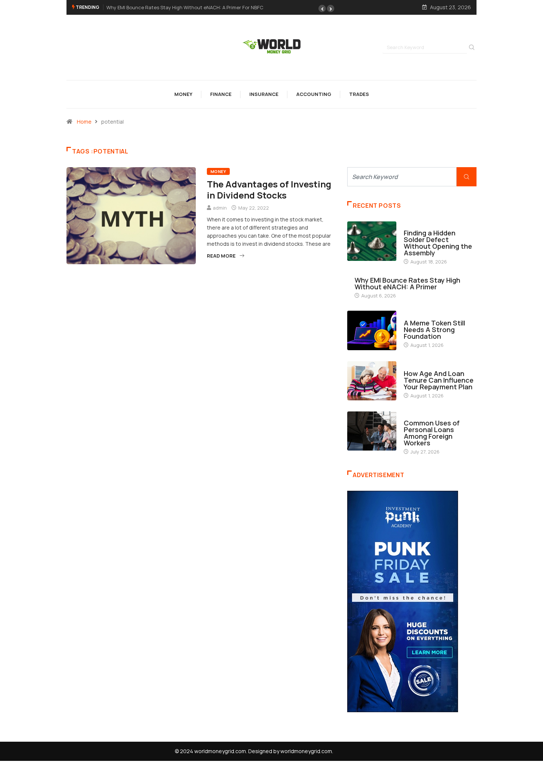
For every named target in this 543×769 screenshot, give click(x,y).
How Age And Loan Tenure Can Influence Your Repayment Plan (439, 380)
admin (220, 207)
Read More (221, 255)
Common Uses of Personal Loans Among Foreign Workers (432, 432)
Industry (415, 225)
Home (84, 121)
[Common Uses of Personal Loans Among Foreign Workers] (371, 431)
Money (183, 94)
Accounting (313, 94)
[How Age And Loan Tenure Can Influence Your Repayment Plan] (371, 380)
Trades (359, 94)
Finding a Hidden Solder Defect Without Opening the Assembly (438, 242)
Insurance (264, 94)
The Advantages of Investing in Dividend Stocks (269, 189)
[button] (322, 8)
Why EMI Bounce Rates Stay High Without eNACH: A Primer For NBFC (184, 7)
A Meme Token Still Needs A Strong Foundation (434, 329)
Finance (221, 94)
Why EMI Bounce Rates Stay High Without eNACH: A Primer (407, 283)
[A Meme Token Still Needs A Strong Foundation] (371, 330)
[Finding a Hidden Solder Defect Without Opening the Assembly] (371, 241)
